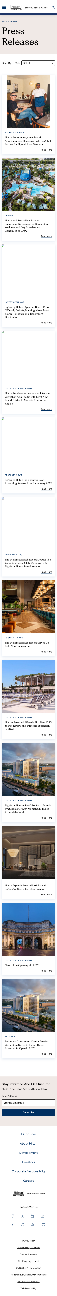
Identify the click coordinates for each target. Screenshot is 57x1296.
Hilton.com (28, 1134)
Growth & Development (18, 388)
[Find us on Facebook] (12, 1216)
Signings (10, 1037)
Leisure (9, 216)
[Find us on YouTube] (12, 1224)
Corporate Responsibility (28, 1171)
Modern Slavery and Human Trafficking (29, 1275)
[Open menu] (4, 7)
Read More (46, 149)
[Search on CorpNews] (53, 8)
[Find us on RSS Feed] (32, 1224)
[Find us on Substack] (43, 1224)
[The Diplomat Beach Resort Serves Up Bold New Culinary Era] (28, 606)
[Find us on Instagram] (22, 1224)
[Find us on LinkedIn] (32, 1216)
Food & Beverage (14, 133)
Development (28, 1153)
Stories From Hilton (36, 7)
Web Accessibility (28, 1288)
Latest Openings (14, 302)
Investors (28, 1162)
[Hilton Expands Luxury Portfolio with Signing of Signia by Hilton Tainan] (28, 852)
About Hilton (28, 1143)
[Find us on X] (22, 1216)
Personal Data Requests (28, 1281)
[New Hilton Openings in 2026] (28, 929)
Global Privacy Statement (28, 1247)
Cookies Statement (28, 1254)
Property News (13, 475)
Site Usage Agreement (28, 1261)
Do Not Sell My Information (28, 1268)
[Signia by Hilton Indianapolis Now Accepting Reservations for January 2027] (28, 443)
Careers (28, 1180)
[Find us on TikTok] (42, 1216)
